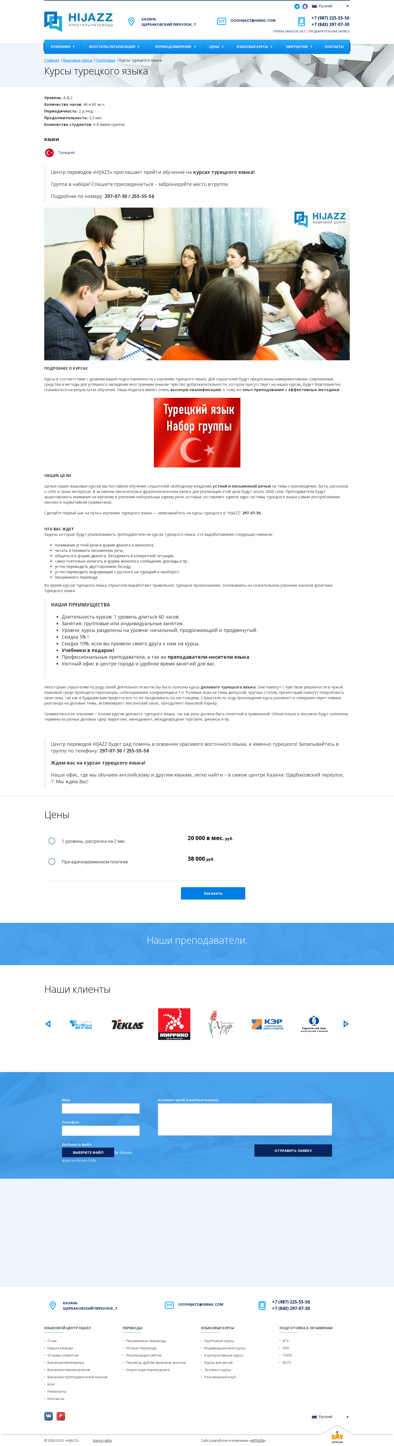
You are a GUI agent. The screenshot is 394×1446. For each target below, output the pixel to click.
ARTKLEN (257, 1440)
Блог (51, 1384)
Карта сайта (102, 1440)
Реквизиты (56, 1391)
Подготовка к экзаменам (306, 1327)
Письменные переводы (146, 1340)
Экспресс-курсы (217, 1369)
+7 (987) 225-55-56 (330, 18)
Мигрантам (297, 46)
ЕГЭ (286, 1340)
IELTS (287, 1362)
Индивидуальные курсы (225, 1348)
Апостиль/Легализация (112, 46)
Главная (51, 60)
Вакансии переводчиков (68, 1369)
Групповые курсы (219, 1340)
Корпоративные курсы (223, 1355)
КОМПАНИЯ (60, 46)
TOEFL (287, 1355)
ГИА (286, 1348)
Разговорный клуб (220, 1376)
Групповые (106, 60)
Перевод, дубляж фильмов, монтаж (156, 1362)
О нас (52, 1340)
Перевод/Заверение (173, 46)
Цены (214, 46)
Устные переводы (141, 1348)
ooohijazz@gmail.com (253, 20)
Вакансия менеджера (65, 1362)
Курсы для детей (218, 1362)
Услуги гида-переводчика (148, 1369)
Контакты (334, 46)
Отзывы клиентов (63, 1355)
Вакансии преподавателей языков (77, 1376)
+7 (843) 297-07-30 (330, 24)
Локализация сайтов (144, 1355)
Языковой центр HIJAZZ (67, 1327)
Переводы (132, 1327)
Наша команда (60, 1348)
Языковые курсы (252, 46)
